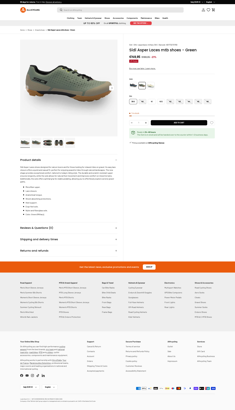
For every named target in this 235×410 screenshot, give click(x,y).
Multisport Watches (172, 287)
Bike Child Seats (109, 292)
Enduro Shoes (201, 312)
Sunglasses (133, 297)
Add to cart (179, 123)
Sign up (149, 267)
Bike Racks (106, 297)
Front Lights (169, 302)
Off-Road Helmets (136, 307)
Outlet (170, 346)
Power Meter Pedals (173, 297)
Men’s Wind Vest (27, 312)
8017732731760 (171, 45)
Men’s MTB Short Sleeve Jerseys (72, 287)
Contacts (91, 351)
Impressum (172, 361)
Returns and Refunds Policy (137, 351)
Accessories (118, 18)
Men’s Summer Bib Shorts (31, 292)
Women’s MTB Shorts (68, 307)
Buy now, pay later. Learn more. (142, 68)
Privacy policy (131, 356)
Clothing (70, 18)
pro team (50, 349)
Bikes (157, 18)
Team (79, 18)
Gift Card (201, 351)
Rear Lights (169, 307)
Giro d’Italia (57, 360)
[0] (208, 9)
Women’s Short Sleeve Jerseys (33, 297)
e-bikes (49, 352)
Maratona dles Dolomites (40, 363)
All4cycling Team (204, 361)
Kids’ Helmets (134, 317)
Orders (90, 361)
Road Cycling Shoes (203, 287)
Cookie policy (131, 361)
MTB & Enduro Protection (70, 317)
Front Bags (106, 302)
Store (199, 346)
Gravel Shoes (200, 302)
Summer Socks (201, 307)
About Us (171, 356)
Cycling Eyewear (135, 287)
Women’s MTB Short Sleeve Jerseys (74, 302)
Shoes (107, 18)
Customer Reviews (134, 366)
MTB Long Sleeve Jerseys (70, 292)
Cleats (197, 297)
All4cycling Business (206, 356)
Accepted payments (95, 371)
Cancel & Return (94, 346)
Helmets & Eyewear (93, 18)
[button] (213, 9)
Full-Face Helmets (136, 302)
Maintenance (146, 18)
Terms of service (133, 346)
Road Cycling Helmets (137, 312)
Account (90, 356)
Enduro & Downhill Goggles (140, 292)
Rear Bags (106, 307)
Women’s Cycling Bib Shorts (32, 302)
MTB (40, 352)
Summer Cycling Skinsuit (30, 307)
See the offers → (140, 23)
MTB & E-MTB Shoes (203, 317)
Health (165, 18)
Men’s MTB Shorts (66, 297)
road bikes (33, 352)
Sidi (130, 45)
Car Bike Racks (108, 287)
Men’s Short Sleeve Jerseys (31, 287)
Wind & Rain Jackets (29, 317)
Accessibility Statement (136, 371)
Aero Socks (199, 292)
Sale (169, 351)
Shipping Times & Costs (97, 366)
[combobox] (120, 10)
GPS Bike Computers (173, 292)
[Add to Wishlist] (212, 122)
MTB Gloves (64, 312)
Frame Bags (107, 312)
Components (132, 18)
